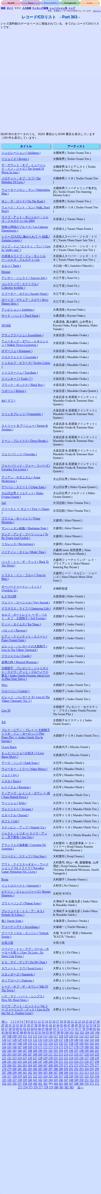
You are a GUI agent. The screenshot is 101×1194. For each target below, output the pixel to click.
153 (45, 1043)
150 (30, 1043)
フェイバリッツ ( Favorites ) (19, 454)
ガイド (10, 8)
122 (81, 1036)
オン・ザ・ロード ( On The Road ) (23, 201)
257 (91, 1062)
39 (39, 1025)
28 (98, 1021)
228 (40, 1058)
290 (66, 1069)
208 (35, 1054)
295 (91, 1069)
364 (55, 1083)
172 (45, 1047)
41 (46, 1025)
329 (71, 1076)
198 (81, 1051)
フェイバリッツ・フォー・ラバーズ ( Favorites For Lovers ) (25, 467)
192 (50, 1051)
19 (64, 1021)
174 (55, 1047)
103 (82, 1032)
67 (43, 1029)
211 (50, 1054)
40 (43, 1025)
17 (57, 1021)
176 (66, 1047)
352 (91, 1080)
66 (39, 1029)
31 (10, 1025)
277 (97, 1065)
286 (45, 1069)
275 (86, 1065)
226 (30, 1058)
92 (36, 1032)
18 (61, 1021)
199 (86, 1051)
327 (61, 1076)
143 (91, 1040)
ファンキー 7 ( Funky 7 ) (16, 378)
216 (76, 1054)
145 (4, 1043)
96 (51, 1032)
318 (14, 1076)
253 (71, 1062)
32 (13, 1025)
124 (91, 1036)
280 (14, 1069)
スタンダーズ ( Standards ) (18, 974)
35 (24, 1025)
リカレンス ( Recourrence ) (18, 544)
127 (9, 1040)
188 (30, 1051)
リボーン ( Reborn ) (13, 391)
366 (66, 1083)
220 (97, 1054)
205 (19, 1054)
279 (9, 1069)
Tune (31, 3)
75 (72, 1029)
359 (30, 1083)
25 (87, 1021)
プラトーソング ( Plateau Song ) (21, 903)
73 (65, 1029)
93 (39, 1032)
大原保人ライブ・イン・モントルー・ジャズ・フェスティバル (23, 257)
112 (30, 1036)
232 (61, 1058)
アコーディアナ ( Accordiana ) (20, 927)
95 (47, 1032)
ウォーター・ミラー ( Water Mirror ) (24, 769)
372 (97, 1083)
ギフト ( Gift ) (10, 821)
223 (14, 1058)
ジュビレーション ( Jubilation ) (20, 153)
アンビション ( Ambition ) (17, 309)
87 (17, 1032)
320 (25, 1076)
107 (4, 1036)
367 (71, 1083)
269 (55, 1065)
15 (50, 1021)
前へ (5, 1021)
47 (68, 1025)
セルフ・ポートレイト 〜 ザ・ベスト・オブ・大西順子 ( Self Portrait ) (24, 616)
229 (45, 1058)
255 (81, 1062)
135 (50, 1040)
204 (14, 1054)
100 (66, 1032)
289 (61, 1069)
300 (19, 1072)
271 (66, 1065)
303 (35, 1072)
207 (30, 1054)
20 (68, 1021)
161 (86, 1043)
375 (30, 1087)
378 (46, 1087)
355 (9, 1083)
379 (51, 1087)
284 (35, 1069)
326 (55, 1076)
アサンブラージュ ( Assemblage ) (22, 335)
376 (35, 1087)
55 (98, 1025)
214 (66, 1054)
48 (72, 1025)
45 (61, 1025)
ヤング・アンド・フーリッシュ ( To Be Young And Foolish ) (24, 536)
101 (71, 1032)
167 (19, 1047)
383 (71, 1087)
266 (40, 1065)
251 (61, 1062)
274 (81, 1065)
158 (71, 1043)
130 (25, 1040)
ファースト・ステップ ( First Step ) (23, 856)
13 (42, 1021)
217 (81, 1054)
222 (9, 1058)
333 (91, 1076)
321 (30, 1076)
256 (86, 1062)
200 (91, 1051)
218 (86, 1054)
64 (32, 1029)
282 (25, 1069)
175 (61, 1047)
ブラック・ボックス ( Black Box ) (22, 385)
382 (66, 1087)
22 (76, 1021)
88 (21, 1032)
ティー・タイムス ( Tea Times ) (21, 624)
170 (35, 1047)
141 (81, 1040)
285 (40, 1069)
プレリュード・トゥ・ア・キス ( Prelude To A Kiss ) (22, 912)
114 (40, 1036)
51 (83, 1025)
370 (86, 1083)
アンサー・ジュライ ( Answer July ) (24, 278)
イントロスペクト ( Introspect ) (21, 885)
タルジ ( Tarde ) (11, 266)
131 (30, 1040)
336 (9, 1080)
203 (9, 1054)
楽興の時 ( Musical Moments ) (19, 662)
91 (32, 1032)
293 (81, 1069)
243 (19, 1062)
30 (6, 1025)
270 (61, 1065)
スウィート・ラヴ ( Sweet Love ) (22, 968)
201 (97, 1051)
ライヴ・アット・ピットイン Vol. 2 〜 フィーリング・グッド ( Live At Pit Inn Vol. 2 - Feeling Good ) (25, 1009)
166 (14, 1047)
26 (90, 1021)
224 (19, 1058)
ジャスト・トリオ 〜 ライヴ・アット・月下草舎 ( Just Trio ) (24, 835)
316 (4, 1076)
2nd (3, 503)
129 (19, 1040)
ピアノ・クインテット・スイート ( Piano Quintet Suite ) (24, 638)
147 (14, 1043)
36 (28, 1025)
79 (87, 1029)
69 (50, 1029)
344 (50, 1080)
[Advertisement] (50, 79)
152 (40, 1043)
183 (4, 1051)
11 (35, 1021)
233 (66, 1058)
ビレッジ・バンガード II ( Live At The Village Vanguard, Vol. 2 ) (25, 699)
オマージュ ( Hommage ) (16, 351)
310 (71, 1072)
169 (30, 1047)
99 (62, 1032)
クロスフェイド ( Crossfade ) (19, 357)
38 (35, 1025)
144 (97, 1040)
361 (40, 1083)
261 (14, 1065)
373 (20, 1087)
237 (86, 1058)
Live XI (6, 710)
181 (91, 1047)
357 (19, 1083)
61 (21, 1029)
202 (4, 1054)
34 (21, 1025)
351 (86, 1080)
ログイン (97, 11)
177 (71, 1047)
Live (89, 3)
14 (46, 1021)
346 (61, 1080)
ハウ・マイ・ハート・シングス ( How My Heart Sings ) (22, 998)
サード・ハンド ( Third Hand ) (20, 315)
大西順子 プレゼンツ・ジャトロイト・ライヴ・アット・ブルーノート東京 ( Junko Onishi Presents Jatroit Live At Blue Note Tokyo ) (25, 673)
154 (50, 1043)
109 (14, 1036)
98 (58, 1032)
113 (35, 1036)
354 (4, 1083)
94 (43, 1032)
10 (31, 1021)
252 (66, 1062)
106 (97, 1032)
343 (45, 1080)
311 (76, 1072)
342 (40, 1080)
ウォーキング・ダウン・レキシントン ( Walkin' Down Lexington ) (25, 343)
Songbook (70, 3)
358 (25, 1083)
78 (83, 1029)
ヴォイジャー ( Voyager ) (17, 809)
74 (68, 1029)
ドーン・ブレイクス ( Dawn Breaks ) (24, 441)
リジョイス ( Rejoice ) (15, 159)
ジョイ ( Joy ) (10, 775)
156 (61, 1043)
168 (25, 1047)
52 (87, 1025)
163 (97, 1043)
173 (50, 1047)
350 (81, 1080)
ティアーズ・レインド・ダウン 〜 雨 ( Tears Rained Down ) (25, 795)
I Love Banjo (9, 747)
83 (3, 1032)
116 (50, 1036)
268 (50, 1065)
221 (4, 1058)
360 (35, 1083)
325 (50, 1076)
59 (13, 1029)
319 (19, 1076)
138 (66, 1040)
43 (54, 1025)
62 (24, 1029)
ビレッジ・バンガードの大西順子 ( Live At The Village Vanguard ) (24, 648)
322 (35, 1076)
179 (81, 1047)
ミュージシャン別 (58, 8)
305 (45, 1072)
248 (45, 1062)
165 (9, 1047)
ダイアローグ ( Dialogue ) (17, 980)
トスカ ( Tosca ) (11, 781)
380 (56, 1087)
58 (10, 1029)
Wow (4, 685)
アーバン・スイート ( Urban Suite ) (23, 487)
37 (32, 1025)
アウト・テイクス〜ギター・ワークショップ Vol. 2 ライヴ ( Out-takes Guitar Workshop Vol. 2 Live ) (25, 868)
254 (76, 1062)
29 (2, 1025)
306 (50, 1072)
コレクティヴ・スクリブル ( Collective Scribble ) (19, 285)
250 (55, 1062)
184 (9, 1051)
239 (97, 1058)
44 (57, 1025)
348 (71, 1080)
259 (4, 1065)
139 (71, 1040)
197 (76, 1051)
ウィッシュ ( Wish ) (13, 803)
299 (14, 1072)
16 (53, 1021)
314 (91, 1072)
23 (79, 1021)
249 (50, 1062)
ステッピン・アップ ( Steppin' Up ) (23, 827)
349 (76, 1080)
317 (9, 1076)
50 (79, 1025)
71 (57, 1029)
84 (6, 1032)
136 (55, 1040)
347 (66, 1080)
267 (45, 1065)
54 (94, 1025)
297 (4, 1072)
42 (50, 1025)
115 (45, 1036)
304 (40, 1072)
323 (40, 1076)
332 (86, 1076)
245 (30, 1062)
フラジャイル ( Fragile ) (16, 656)
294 (86, 1069)
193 (55, 1051)
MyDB (11, 3)
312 (81, 1072)
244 (25, 1062)
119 (66, 1036)
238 (91, 1058)
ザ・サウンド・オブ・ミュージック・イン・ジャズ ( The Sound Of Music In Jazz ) (23, 168)
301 (25, 1072)
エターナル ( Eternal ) (14, 815)
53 (90, 1025)
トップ (71, 8)
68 (46, 1029)
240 (4, 1062)
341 (35, 1080)
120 (71, 1036)
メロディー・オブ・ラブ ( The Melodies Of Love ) (21, 180)
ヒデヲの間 (8, 596)
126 (4, 1040)
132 (35, 1040)
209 (40, 1054)
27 (94, 1021)
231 (55, 1058)
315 (97, 1072)
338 (19, 1080)
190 (40, 1051)
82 (98, 1029)
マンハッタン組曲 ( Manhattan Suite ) (24, 528)
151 (35, 1043)
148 (19, 1043)
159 (76, 1043)
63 (28, 1029)
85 (10, 1032)
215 (71, 1054)
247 (40, 1062)
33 (17, 1025)
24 (83, 1021)
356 (14, 1083)
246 (35, 1062)
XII (3, 722)
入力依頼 (26, 8)
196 (71, 1051)
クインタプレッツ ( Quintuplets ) (22, 414)
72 (61, 1029)
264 (30, 1065)
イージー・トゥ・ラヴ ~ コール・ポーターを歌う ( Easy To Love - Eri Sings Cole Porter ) (25, 952)
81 (94, 1029)
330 (76, 1076)
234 (71, 1058)
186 (19, 1051)
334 (97, 1076)
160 (81, 1043)
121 (76, 1036)
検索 (3, 8)
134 (45, 1040)
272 (71, 1065)
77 (79, 1029)
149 (25, 1043)
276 (91, 1065)
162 (91, 1043)
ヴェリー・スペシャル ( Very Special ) (25, 602)
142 (86, 1040)
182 (97, 1047)
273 (76, 1065)
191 (45, 1051)
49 (76, 1025)
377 (40, 1087)
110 (19, 1036)
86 (14, 1032)
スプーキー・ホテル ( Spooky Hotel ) (24, 294)
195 (66, 1051)
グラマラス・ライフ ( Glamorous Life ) (25, 608)
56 (2, 1029)
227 (35, 1058)
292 (76, 1069)
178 (76, 1047)
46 (65, 1025)
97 (54, 1032)
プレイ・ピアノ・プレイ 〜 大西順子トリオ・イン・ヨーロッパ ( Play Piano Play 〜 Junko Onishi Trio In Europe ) (25, 735)
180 (86, 1047)
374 (25, 1087)
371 (91, 1083)
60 (17, 1029)
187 (25, 1051)
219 (91, 1054)
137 (61, 1040)
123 (86, 1036)
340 (30, 1080)
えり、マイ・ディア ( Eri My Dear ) (24, 962)
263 (25, 1065)
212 (55, 1054)
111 (25, 1036)
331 (81, 1076)
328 (66, 1076)
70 (54, 1029)
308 (61, 1072)
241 (9, 1062)
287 (50, 1069)
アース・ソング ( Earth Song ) (20, 763)
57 (6, 1029)
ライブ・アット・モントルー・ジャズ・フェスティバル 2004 (25, 218)
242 (14, 1062)
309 (66, 1072)
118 (61, 1036)
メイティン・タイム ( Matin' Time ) (23, 552)
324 (45, 1076)
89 (25, 1032)
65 (35, 1029)
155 (55, 1043)
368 (76, 1083)
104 (87, 1032)
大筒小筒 (7, 942)
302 (30, 1072)
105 (92, 1032)
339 (25, 1080)
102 (77, 1032)
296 (97, 1069)
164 (4, 1047)
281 (19, 1069)
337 (14, 1080)
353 (97, 1080)
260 (9, 1065)
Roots (4, 879)
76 (76, 1029)
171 (40, 1047)
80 (90, 1029)
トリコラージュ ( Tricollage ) (19, 372)
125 (97, 1036)
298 (9, 1072)
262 (19, 1065)
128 (14, 1040)
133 (40, 1040)
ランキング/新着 (40, 8)
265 (35, 1065)
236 (81, 1058)
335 (4, 1080)
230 (50, 1058)
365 (61, 1083)
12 (39, 1021)
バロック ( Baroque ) (14, 630)
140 (76, 1040)
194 (61, 1051)
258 (97, 1062)
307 (55, 1072)
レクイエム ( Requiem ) (16, 787)
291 (71, 1069)
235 (76, 1058)
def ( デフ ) (8, 400)
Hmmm (5, 272)
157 (66, 1043)
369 (81, 1083)
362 (45, 1083)
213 (61, 1054)
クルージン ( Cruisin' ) (15, 691)
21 (72, 1021)
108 (9, 1036)
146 (9, 1043)
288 (55, 1069)
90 (28, 1032)
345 (55, 1080)
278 (4, 1069)
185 (14, 1051)
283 (30, 1069)
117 (55, 1036)
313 (86, 1072)
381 (61, 1087)
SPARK (6, 325)
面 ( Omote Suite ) (12, 921)
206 (25, 1054)
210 (45, 1054)
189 (35, 1051)
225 (25, 1058)
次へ (80, 1087)
